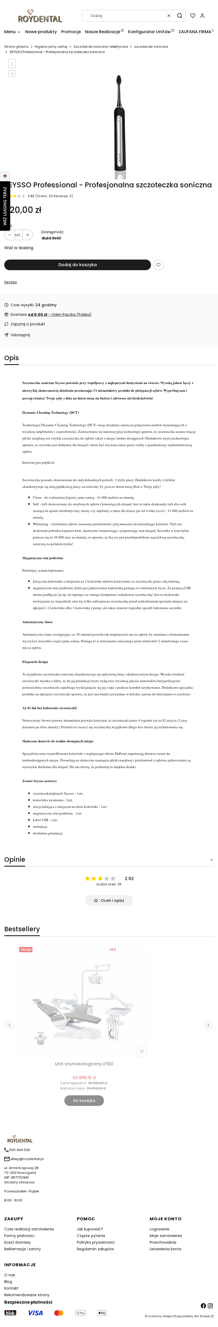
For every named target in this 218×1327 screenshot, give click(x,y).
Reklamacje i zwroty (22, 1249)
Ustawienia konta (165, 1249)
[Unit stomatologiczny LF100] (84, 1002)
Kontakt (11, 1288)
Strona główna (16, 46)
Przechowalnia (163, 1242)
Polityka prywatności (96, 1242)
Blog (8, 1281)
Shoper (205, 1316)
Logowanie (159, 1229)
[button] (180, 15)
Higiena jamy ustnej (51, 46)
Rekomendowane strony (26, 1295)
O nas (9, 1275)
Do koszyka (84, 1100)
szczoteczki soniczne (151, 46)
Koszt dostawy (17, 1242)
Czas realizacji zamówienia (29, 1229)
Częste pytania (91, 1235)
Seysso (10, 282)
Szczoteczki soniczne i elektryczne (101, 46)
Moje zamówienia (166, 1235)
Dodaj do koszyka (77, 265)
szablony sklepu (160, 1316)
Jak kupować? (90, 1229)
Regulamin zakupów (95, 1249)
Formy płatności (19, 1235)
